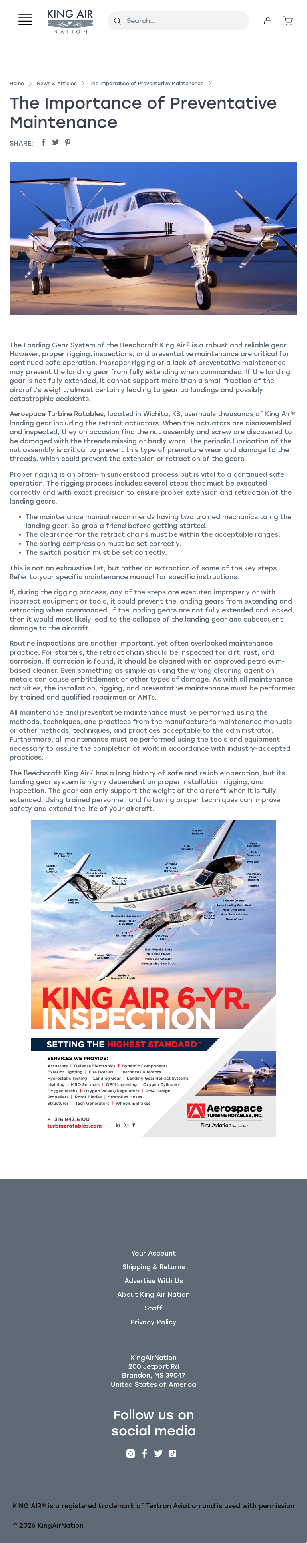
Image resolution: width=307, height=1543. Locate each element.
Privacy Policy (153, 1322)
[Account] (267, 20)
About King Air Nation (153, 1294)
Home (17, 83)
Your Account (153, 1253)
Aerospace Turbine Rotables (57, 414)
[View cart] (288, 20)
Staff (154, 1308)
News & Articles (57, 83)
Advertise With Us (153, 1281)
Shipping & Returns (153, 1267)
